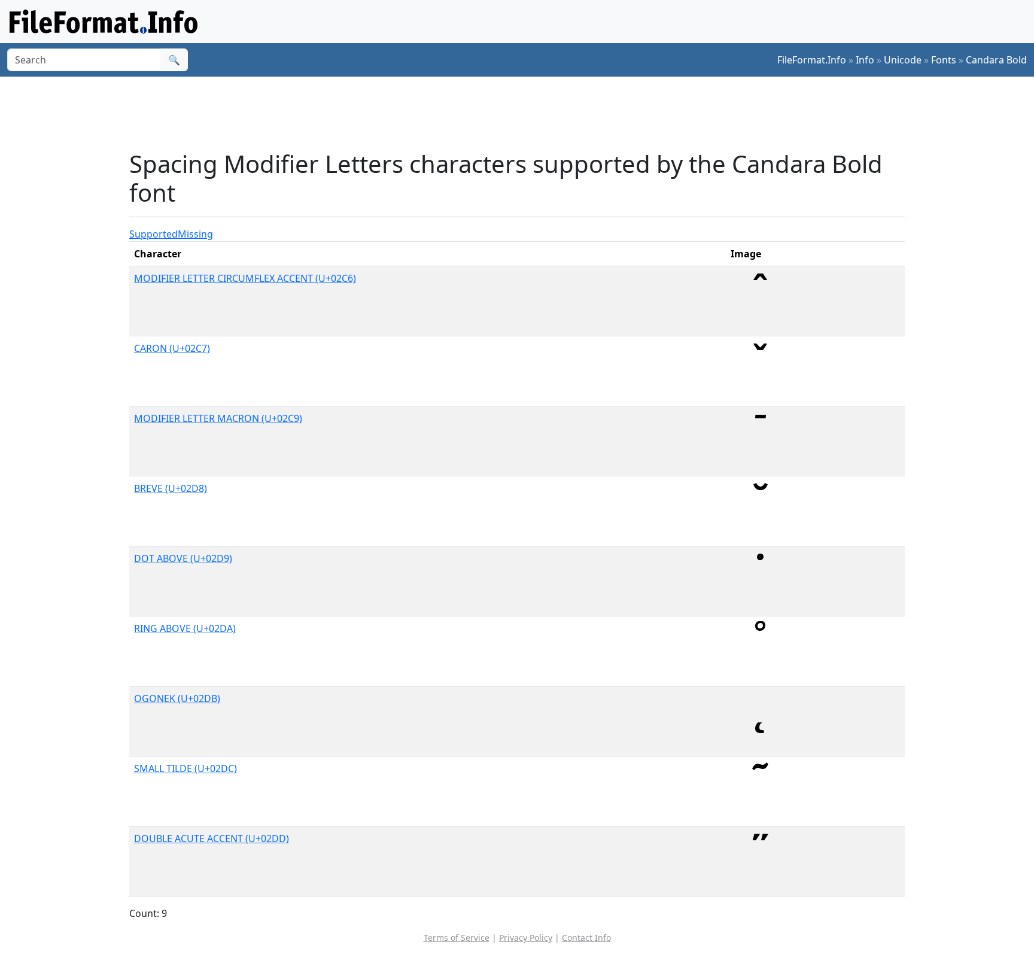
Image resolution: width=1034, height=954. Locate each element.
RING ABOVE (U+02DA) (185, 628)
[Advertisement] (524, 113)
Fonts (943, 59)
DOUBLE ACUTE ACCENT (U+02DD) (211, 838)
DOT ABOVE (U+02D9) (183, 558)
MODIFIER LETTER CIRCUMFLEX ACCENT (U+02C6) (245, 278)
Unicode (903, 59)
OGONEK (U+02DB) (177, 698)
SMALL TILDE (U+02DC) (185, 768)
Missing (195, 234)
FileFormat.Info (811, 59)
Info (865, 59)
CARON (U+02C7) (172, 348)
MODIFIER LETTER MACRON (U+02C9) (218, 418)
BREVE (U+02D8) (170, 488)
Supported (153, 234)
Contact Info (586, 937)
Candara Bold (996, 59)
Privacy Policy (525, 937)
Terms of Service (456, 937)
